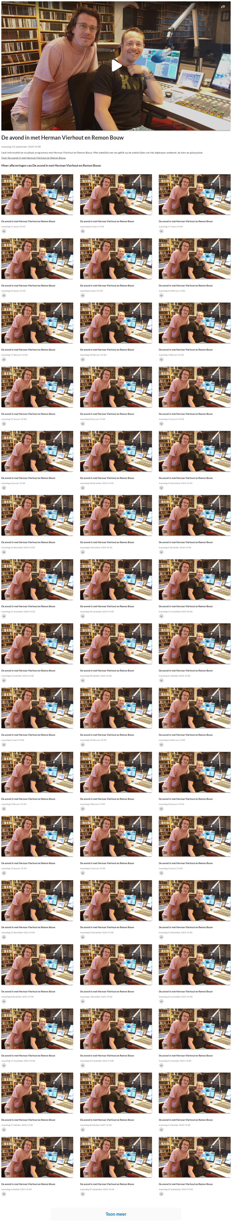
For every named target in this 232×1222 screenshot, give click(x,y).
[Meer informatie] (3, 231)
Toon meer (116, 1214)
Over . (33, 157)
